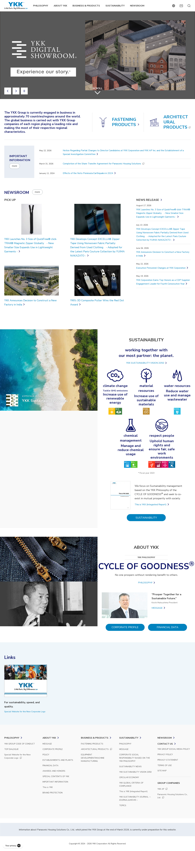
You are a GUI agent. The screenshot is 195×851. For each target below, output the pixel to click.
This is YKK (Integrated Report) (150, 504)
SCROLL (97, 88)
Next (16, 91)
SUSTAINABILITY (146, 517)
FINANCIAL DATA (167, 627)
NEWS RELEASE (147, 200)
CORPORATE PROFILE (125, 627)
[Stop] (24, 91)
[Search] (189, 5)
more (14, 166)
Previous (7, 91)
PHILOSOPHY (145, 582)
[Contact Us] (181, 5)
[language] (173, 5)
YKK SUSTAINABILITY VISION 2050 (145, 362)
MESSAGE (157, 608)
